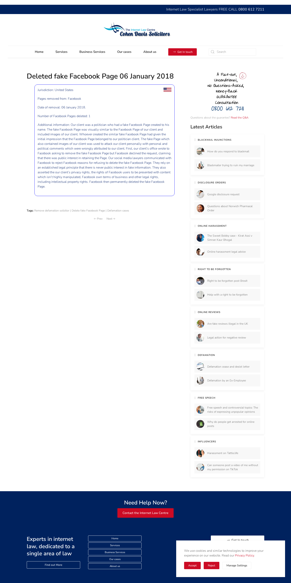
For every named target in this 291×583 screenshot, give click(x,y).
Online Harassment (212, 226)
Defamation (206, 355)
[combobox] (232, 52)
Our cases (124, 52)
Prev (100, 219)
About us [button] (149, 52)
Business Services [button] (92, 52)
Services (115, 545)
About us (115, 566)
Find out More (53, 565)
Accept (192, 565)
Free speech (206, 397)
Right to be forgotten (214, 269)
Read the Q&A (239, 117)
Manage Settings (236, 565)
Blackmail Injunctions (214, 139)
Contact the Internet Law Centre (145, 513)
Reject (211, 565)
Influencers (207, 441)
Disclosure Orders (212, 182)
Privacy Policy (244, 555)
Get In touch (185, 52)
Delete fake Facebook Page (88, 210)
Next (109, 219)
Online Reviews (209, 312)
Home (39, 52)
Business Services (115, 552)
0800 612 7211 (251, 9)
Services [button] (61, 52)
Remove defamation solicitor (51, 210)
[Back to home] (145, 30)
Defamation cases (118, 210)
